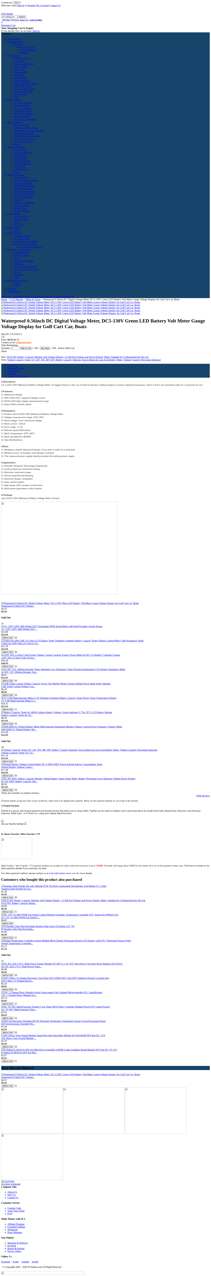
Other (16, 172)
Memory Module (22, 211)
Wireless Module (15, 147)
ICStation (18, 44)
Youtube (70, 296)
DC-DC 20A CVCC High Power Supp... (21, 966)
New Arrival (13, 296)
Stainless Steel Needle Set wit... (16, 889)
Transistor (18, 274)
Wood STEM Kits (22, 86)
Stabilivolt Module (23, 111)
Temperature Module (24, 133)
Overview (12, 365)
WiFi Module (20, 150)
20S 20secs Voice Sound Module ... (18, 1038)
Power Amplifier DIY (24, 89)
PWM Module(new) (23, 188)
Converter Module (23, 183)
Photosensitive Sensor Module (28, 130)
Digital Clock (20, 208)
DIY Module (13, 55)
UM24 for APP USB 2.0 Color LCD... (20, 643)
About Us (12, 1192)
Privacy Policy (14, 1251)
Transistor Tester (22, 205)
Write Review (203, 795)
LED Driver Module (24, 186)
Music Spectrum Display (26, 83)
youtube (25, 1261)
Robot (17, 230)
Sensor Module (14, 122)
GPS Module (20, 155)
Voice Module (20, 177)
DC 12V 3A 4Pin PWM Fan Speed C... (20, 917)
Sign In (20, 5)
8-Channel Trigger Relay (26, 241)
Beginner (11, 288)
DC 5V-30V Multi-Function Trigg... (18, 1009)
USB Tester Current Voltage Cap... (18, 686)
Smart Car (24, 20)
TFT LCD (19, 225)
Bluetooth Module (22, 152)
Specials (23, 296)
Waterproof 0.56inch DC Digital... (18, 606)
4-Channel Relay (22, 238)
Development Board (17, 280)
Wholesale (12, 1229)
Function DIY (20, 72)
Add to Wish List (66, 348)
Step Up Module (22, 116)
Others (17, 144)
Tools (16, 258)
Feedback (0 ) (14, 370)
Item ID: (5, 334)
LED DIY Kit (20, 66)
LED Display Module (24, 194)
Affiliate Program (15, 1224)
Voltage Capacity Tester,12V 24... (17, 752)
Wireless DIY (20, 94)
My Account (42, 5)
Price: (4, 339)
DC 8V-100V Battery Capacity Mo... (19, 781)
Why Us (11, 1195)
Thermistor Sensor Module (27, 136)
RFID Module (20, 158)
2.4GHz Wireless (22, 161)
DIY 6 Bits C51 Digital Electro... (17, 981)
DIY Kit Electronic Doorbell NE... (18, 1024)
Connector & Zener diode (26, 269)
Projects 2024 (14, 39)
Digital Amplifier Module (26, 180)
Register (32, 5)
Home (4, 296)
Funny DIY (19, 69)
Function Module (28, 50)
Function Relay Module (25, 244)
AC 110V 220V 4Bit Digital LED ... (19, 629)
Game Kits (19, 75)
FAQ (9, 1213)
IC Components (58, 296)
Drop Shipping (14, 1232)
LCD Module (14, 213)
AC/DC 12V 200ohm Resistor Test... (19, 672)
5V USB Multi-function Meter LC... (19, 701)
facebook (5, 1261)
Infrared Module (22, 125)
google (35, 1261)
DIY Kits (6, 20)
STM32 (17, 283)
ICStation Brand (15, 41)
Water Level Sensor (23, 141)
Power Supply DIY (23, 91)
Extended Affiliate (16, 1227)
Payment (11, 373)
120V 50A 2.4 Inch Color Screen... (18, 657)
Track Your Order (16, 1211)
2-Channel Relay (22, 236)
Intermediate (13, 291)
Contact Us (55, 5)
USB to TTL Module (24, 202)
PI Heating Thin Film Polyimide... (17, 929)
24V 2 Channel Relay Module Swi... (19, 995)
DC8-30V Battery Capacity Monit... (18, 903)
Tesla (16, 97)
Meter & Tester (21, 219)
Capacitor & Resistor (24, 261)
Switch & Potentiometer (25, 266)
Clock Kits (19, 61)
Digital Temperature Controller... (17, 943)
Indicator (18, 200)
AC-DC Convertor (23, 102)
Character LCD (21, 216)
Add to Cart (26, 348)
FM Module (19, 166)
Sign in (35, 31)
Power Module (27, 47)
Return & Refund (15, 1248)
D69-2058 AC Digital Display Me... (18, 729)
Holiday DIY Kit (22, 58)
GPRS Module (21, 169)
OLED (17, 222)
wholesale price (24, 342)
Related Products (15, 368)
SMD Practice (20, 77)
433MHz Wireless (22, 163)
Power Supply (44, 296)
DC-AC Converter (23, 108)
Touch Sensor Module (24, 138)
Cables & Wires (21, 252)
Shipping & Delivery (17, 376)
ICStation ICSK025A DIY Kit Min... (19, 1052)
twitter (16, 1261)
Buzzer (17, 272)
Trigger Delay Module (31, 247)
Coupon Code (14, 1208)
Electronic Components (18, 249)
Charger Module (22, 105)
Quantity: (6, 348)
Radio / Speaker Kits (24, 64)
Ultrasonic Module (23, 197)
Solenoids (18, 263)
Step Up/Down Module (25, 119)
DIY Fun (31, 296)
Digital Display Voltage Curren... (17, 767)
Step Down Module (23, 114)
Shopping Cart (8, 25)
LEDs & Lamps (21, 255)
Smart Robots (14, 227)
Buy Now (45, 348)
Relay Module (14, 233)
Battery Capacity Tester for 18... (16, 715)
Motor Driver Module (24, 191)
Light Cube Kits (21, 80)
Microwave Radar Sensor (26, 127)
